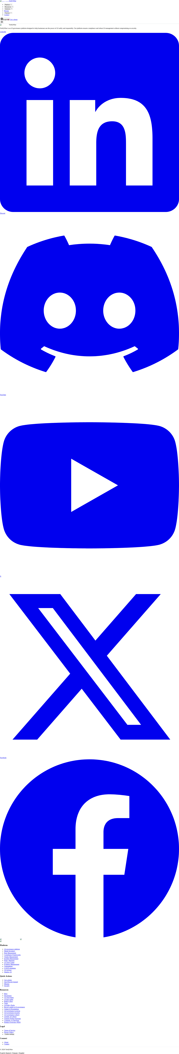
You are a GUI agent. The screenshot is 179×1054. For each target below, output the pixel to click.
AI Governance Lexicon (12, 1011)
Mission (6, 984)
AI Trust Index (9, 997)
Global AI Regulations (11, 1009)
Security (7, 986)
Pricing (6, 11)
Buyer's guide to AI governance (14, 1007)
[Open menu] (2, 22)
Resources (8, 7)
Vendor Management (11, 957)
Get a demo (14, 19)
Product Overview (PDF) (12, 1022)
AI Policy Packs (9, 1005)
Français (15, 1053)
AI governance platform (12, 949)
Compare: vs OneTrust (11, 1020)
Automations (8, 966)
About (6, 1042)
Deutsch (8, 1053)
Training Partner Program (12, 1018)
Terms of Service (9, 1030)
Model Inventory (9, 951)
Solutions (7, 9)
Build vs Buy (8, 1001)
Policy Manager (9, 960)
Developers (8, 996)
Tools (6, 1003)
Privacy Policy (9, 1032)
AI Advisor (7, 970)
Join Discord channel (11, 982)
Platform (7, 4)
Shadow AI (8, 972)
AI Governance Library (12, 1015)
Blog (5, 994)
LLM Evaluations (10, 968)
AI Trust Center (9, 962)
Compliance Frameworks (12, 955)
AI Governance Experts (12, 1013)
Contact (6, 15)
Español (21, 1053)
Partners (7, 13)
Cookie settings (9, 1034)
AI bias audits (8, 999)
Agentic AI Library (10, 1017)
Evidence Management (11, 964)
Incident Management (11, 959)
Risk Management (10, 953)
